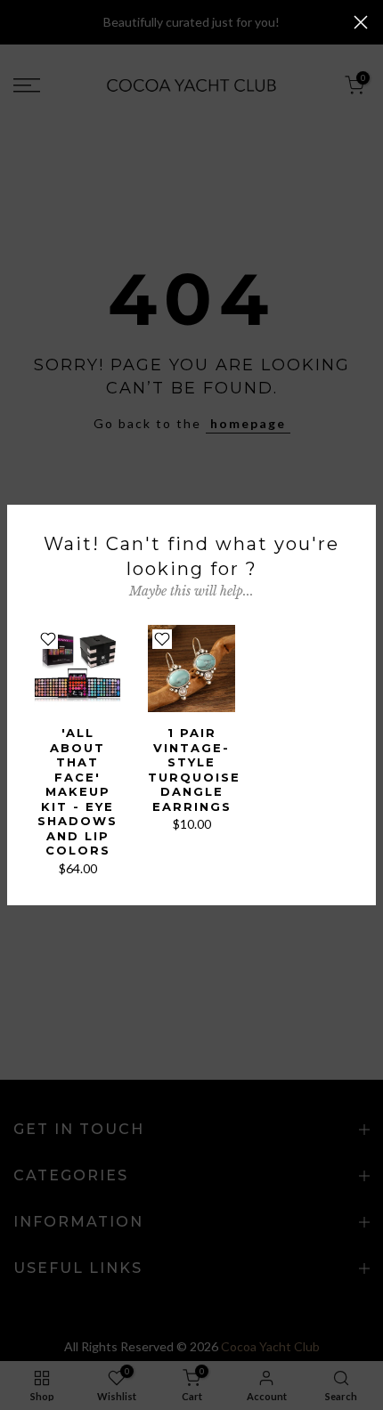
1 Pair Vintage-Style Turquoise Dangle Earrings (194, 769)
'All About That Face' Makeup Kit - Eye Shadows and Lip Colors (77, 791)
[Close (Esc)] (360, 22)
